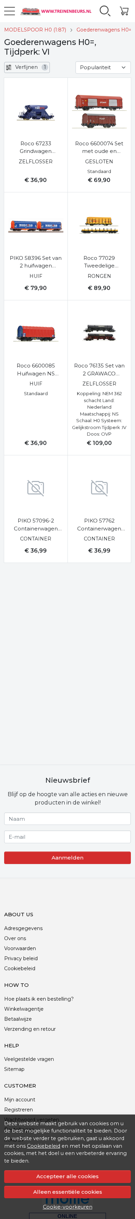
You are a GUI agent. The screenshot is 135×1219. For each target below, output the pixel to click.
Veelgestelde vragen (29, 1059)
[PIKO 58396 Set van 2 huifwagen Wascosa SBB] (35, 225)
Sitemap (14, 1069)
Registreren (18, 1110)
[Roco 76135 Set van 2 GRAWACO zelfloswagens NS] (99, 333)
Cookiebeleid (43, 1146)
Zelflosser (36, 161)
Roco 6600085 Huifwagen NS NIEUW (36, 369)
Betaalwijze (18, 1019)
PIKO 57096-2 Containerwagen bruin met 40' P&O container (35, 525)
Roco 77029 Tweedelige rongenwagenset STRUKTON (99, 262)
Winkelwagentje (24, 1009)
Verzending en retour (30, 1029)
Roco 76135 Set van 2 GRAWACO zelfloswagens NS (99, 369)
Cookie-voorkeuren (67, 1207)
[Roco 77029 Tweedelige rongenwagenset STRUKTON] (99, 225)
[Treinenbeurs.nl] (54, 11)
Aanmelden (67, 857)
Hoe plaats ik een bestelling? (39, 999)
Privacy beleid (21, 958)
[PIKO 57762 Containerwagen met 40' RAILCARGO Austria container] (99, 488)
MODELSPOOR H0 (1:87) (35, 30)
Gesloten (99, 161)
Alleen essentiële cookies (67, 1192)
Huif (35, 276)
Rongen (99, 276)
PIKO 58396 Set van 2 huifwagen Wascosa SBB (36, 262)
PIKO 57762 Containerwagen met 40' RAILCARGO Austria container (99, 525)
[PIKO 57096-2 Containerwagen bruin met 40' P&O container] (35, 488)
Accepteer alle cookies (67, 1176)
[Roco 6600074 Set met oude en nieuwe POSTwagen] (99, 110)
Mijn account (19, 1100)
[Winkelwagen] (124, 11)
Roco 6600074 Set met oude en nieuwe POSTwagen (99, 147)
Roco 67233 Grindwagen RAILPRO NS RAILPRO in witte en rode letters (35, 147)
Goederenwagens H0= (104, 30)
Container (35, 539)
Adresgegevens (23, 928)
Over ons (15, 938)
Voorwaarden (20, 948)
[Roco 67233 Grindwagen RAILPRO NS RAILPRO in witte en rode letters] (35, 110)
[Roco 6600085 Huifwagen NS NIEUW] (35, 333)
